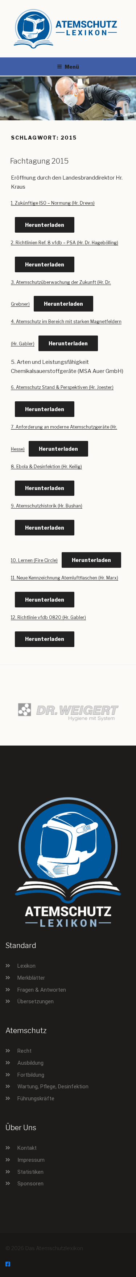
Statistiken (30, 1172)
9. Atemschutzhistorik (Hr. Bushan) (46, 506)
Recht (24, 1051)
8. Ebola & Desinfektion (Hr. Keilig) (46, 466)
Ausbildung (30, 1063)
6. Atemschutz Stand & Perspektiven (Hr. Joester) (62, 387)
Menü (72, 67)
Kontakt (27, 1148)
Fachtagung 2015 (39, 161)
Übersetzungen (35, 1001)
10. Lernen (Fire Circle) (34, 560)
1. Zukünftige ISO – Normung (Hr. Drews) (53, 203)
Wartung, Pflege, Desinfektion (52, 1086)
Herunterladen (44, 225)
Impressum (31, 1160)
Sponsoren (30, 1183)
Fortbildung (30, 1075)
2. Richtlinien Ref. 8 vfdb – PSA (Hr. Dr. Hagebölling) (64, 242)
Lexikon (26, 966)
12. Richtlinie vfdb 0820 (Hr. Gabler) (48, 617)
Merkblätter (31, 978)
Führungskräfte (35, 1098)
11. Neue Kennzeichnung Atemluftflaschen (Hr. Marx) (64, 578)
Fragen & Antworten (41, 990)
